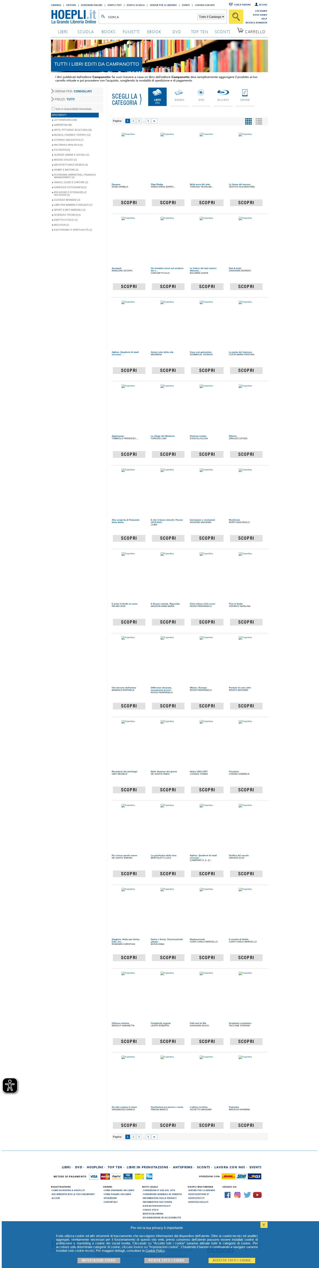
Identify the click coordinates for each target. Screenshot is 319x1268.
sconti (222, 31)
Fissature (234, 771)
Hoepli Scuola (136, 5)
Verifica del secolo (239, 855)
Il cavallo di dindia (238, 939)
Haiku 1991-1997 (199, 771)
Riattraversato (197, 939)
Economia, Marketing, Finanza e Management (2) (75, 176)
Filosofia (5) (62, 149)
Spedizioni (110, 1198)
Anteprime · (184, 1167)
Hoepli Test (115, 5)
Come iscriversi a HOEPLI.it (68, 1190)
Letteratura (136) (65, 120)
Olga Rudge (157, 184)
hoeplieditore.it (198, 1194)
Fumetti (131, 31)
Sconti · (204, 1167)
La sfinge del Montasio (163, 436)
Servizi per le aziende (163, 5)
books (109, 31)
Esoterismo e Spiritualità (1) (73, 229)
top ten (199, 31)
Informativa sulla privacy (160, 1198)
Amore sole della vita (162, 352)
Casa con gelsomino (201, 352)
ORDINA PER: (73, 91)
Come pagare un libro (117, 1194)
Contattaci (111, 1202)
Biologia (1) (61, 224)
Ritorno (233, 436)
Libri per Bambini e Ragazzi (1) (73, 205)
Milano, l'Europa (198, 687)
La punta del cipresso (240, 352)
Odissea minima (120, 1023)
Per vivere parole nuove (124, 855)
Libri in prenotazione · (149, 1167)
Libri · (67, 1167)
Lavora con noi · (230, 1167)
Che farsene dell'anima (124, 687)
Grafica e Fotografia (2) (70, 187)
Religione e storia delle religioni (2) (70, 193)
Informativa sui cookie (157, 1202)
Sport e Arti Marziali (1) (70, 210)
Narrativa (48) (63, 125)
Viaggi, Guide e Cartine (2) (71, 182)
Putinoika (234, 1107)
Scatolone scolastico (240, 1023)
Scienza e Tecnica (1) (67, 215)
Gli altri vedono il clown (124, 1107)
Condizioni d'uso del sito (159, 1190)
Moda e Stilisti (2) (65, 159)
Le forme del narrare (240, 184)
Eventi (186, 5)
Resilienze (234, 520)
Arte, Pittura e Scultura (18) (73, 130)
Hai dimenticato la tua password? (73, 1194)
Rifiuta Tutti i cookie (167, 1260)
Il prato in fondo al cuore (125, 604)
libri (63, 31)
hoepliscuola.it (198, 1202)
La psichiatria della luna (163, 855)
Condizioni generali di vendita (162, 1194)
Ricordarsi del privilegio (124, 771)
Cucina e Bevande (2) (67, 200)
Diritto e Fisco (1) (66, 219)
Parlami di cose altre (240, 687)
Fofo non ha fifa (198, 1023)
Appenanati (118, 436)
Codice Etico (151, 1209)
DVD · (80, 1167)
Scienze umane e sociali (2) (71, 154)
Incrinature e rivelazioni (202, 520)
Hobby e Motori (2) (66, 169)
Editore (71, 5)
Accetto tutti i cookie (232, 1260)
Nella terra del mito (200, 184)
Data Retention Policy (157, 1205)
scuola (85, 31)
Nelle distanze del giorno (164, 771)
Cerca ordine (242, 4)
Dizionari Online (91, 5)
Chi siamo (261, 11)
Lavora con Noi (205, 5)
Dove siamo (260, 14)
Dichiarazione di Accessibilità (162, 1217)
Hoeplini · (96, 1167)
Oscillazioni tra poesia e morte (167, 1107)
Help (264, 18)
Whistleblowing (153, 1213)
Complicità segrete (161, 1023)
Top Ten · (116, 1167)
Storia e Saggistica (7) (69, 140)
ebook (154, 31)
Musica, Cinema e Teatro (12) (72, 135)
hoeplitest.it (196, 1198)
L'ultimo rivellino (198, 1107)
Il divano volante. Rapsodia (165, 604)
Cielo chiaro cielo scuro (202, 604)
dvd (177, 31)
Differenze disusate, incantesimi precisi (161, 688)
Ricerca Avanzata (256, 22)
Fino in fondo (236, 604)
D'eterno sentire (198, 436)
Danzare (116, 184)
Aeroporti (117, 268)
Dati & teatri (235, 268)
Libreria (56, 5)
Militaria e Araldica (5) (68, 144)
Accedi (263, 4)
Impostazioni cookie (99, 1260)
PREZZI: (65, 99)
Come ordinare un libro (119, 1190)
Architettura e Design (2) (71, 164)
